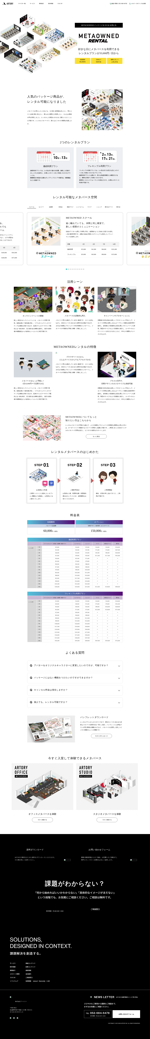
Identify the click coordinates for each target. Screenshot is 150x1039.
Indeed (35, 981)
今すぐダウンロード (101, 736)
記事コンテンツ (30, 967)
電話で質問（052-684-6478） (119, 3)
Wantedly (42, 981)
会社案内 (28, 974)
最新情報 (28, 970)
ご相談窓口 (95, 909)
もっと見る (96, 436)
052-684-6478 (55, 908)
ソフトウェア (14, 981)
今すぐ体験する (42, 820)
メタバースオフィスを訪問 (138, 3)
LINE (48, 981)
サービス (32, 3)
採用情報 (28, 981)
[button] (66, 269)
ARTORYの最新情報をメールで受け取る (116, 997)
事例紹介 (41, 3)
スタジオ (59, 3)
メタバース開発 (15, 974)
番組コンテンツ (30, 963)
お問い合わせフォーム (126, 1014)
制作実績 (50, 3)
